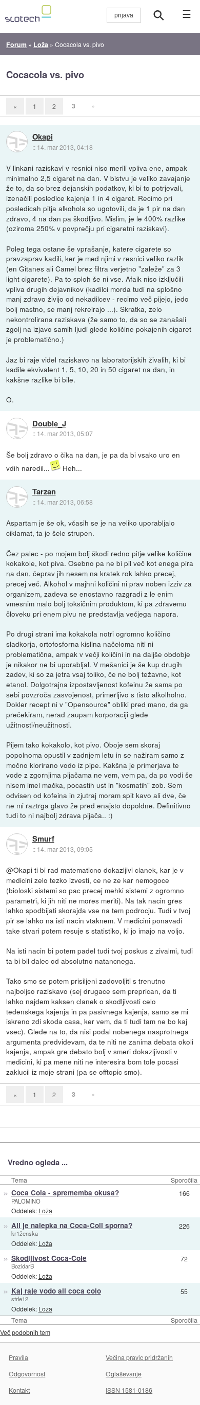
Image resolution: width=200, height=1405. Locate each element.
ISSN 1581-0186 (129, 1390)
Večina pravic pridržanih (139, 1357)
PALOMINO (26, 1201)
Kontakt (19, 1390)
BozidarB (22, 1266)
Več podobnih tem (25, 1332)
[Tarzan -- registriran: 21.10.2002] (17, 497)
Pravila (18, 1357)
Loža (45, 1210)
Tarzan (44, 492)
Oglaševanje (124, 1373)
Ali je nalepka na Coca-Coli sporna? (71, 1225)
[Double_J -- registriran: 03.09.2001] (17, 428)
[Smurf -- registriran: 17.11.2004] (17, 844)
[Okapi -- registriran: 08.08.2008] (17, 141)
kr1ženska (24, 1233)
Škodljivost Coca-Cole (49, 1258)
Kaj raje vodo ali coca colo (56, 1291)
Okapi (42, 137)
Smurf (43, 839)
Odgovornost (27, 1373)
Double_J (49, 424)
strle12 (19, 1299)
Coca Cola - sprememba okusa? (65, 1192)
